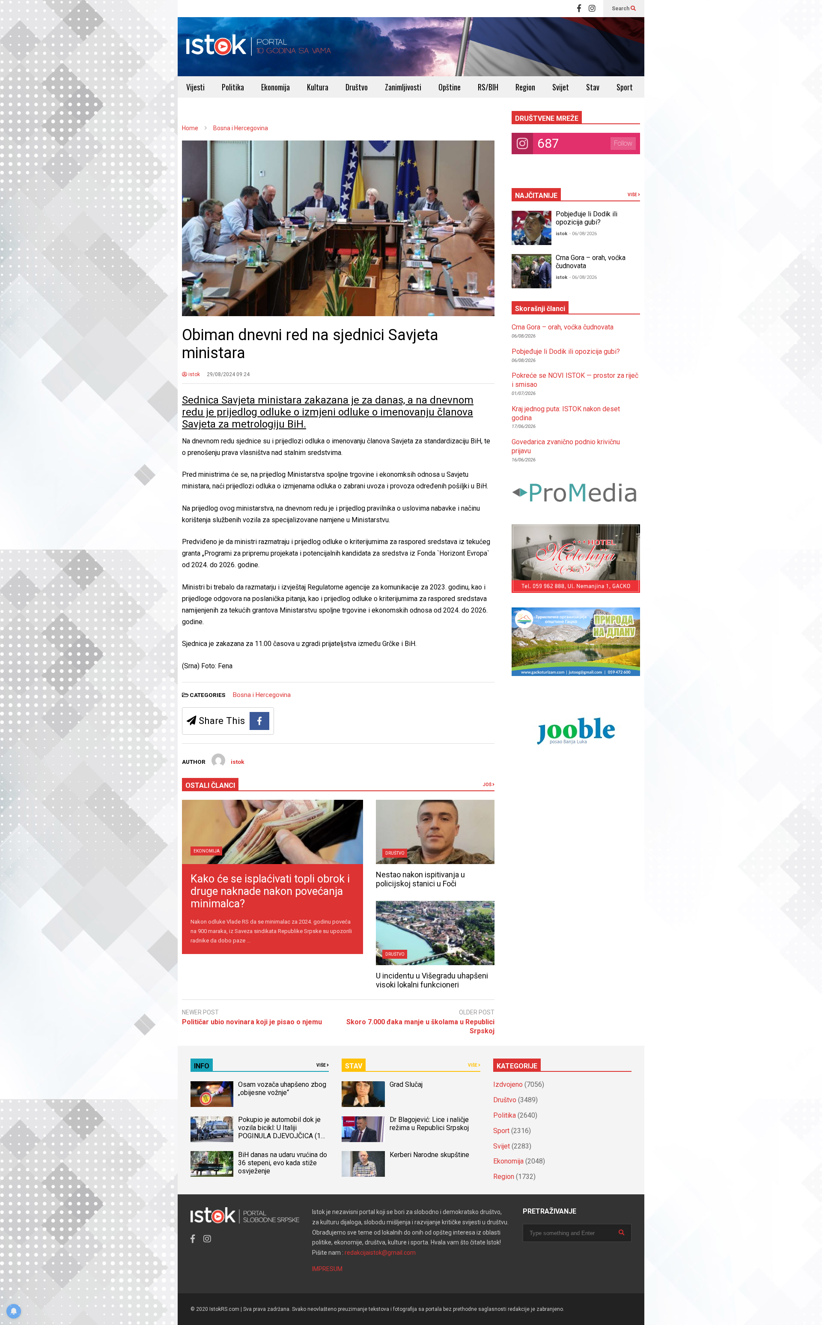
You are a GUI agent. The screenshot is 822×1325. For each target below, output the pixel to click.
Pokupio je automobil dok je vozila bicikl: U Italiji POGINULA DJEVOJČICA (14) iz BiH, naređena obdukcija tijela (282, 1136)
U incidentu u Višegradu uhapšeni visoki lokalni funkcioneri (432, 980)
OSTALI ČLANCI (210, 785)
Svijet (560, 87)
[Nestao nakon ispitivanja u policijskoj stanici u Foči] (435, 832)
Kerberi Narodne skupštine (429, 1155)
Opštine (449, 87)
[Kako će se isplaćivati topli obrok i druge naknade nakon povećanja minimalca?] (272, 832)
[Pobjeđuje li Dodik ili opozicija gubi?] (531, 228)
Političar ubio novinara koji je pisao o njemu (252, 1022)
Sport (624, 87)
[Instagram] (592, 8)
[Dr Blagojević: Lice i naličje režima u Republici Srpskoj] (363, 1129)
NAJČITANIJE (536, 195)
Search (621, 9)
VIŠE (633, 194)
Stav (592, 87)
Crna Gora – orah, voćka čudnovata (563, 327)
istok (193, 374)
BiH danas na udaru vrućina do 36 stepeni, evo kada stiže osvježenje (282, 1163)
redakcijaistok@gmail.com (380, 1252)
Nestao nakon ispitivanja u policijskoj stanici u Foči (420, 879)
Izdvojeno (508, 1084)
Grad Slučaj (406, 1084)
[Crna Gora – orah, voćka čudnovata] (531, 271)
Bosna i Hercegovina (262, 695)
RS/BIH (488, 87)
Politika (233, 87)
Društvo (356, 87)
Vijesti (195, 87)
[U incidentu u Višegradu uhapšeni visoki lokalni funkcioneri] (435, 933)
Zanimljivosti (403, 87)
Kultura (317, 87)
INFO (201, 1066)
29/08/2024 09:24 (228, 374)
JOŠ (487, 784)
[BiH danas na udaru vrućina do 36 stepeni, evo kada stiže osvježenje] (212, 1164)
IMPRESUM (327, 1268)
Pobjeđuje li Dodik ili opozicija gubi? (586, 218)
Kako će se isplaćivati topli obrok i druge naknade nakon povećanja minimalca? (270, 891)
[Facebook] (579, 8)
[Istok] (258, 46)
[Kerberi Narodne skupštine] (363, 1164)
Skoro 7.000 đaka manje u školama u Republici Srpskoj (420, 1026)
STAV (353, 1066)
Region (525, 87)
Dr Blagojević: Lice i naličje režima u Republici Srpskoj (430, 1124)
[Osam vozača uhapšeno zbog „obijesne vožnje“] (212, 1094)
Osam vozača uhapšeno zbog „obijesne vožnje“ (282, 1088)
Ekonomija (275, 87)
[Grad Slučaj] (363, 1094)
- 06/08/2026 (583, 233)
